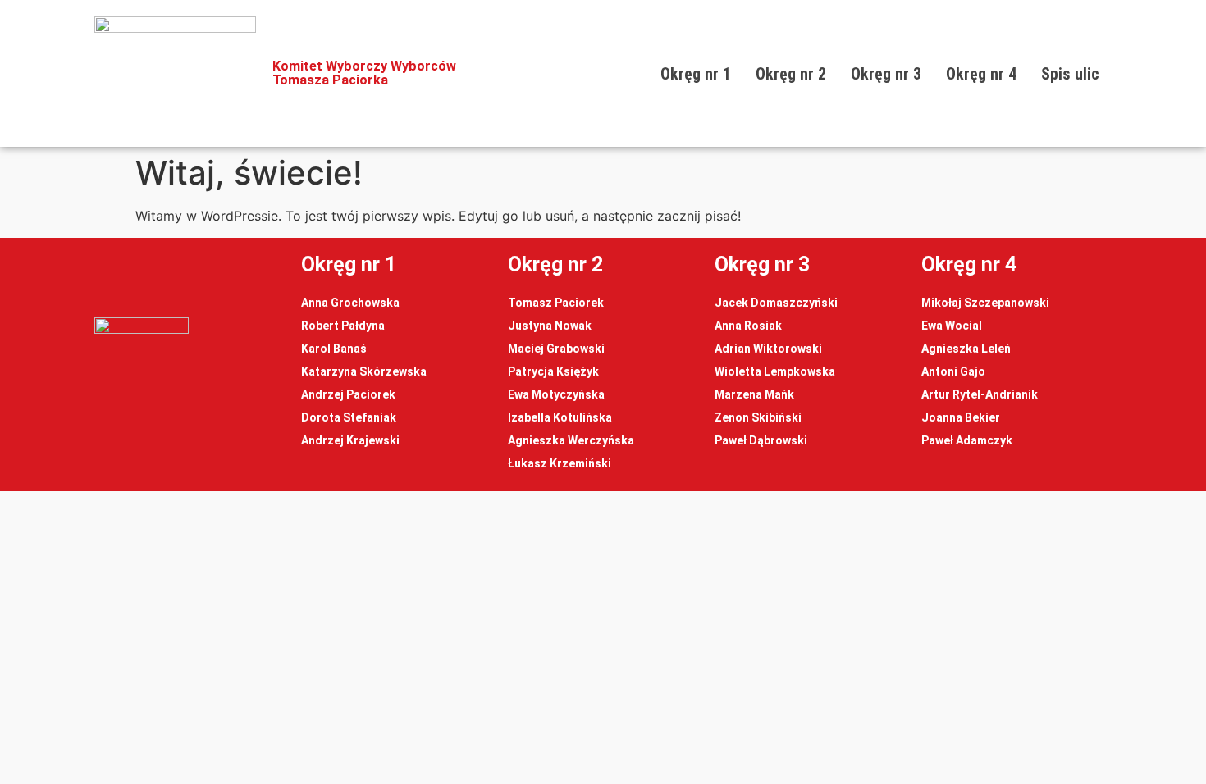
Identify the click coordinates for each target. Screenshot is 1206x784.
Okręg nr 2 (791, 74)
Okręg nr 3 (886, 74)
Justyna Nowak (550, 325)
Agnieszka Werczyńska (571, 440)
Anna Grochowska (350, 302)
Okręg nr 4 (981, 74)
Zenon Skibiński (758, 417)
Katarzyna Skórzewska (364, 371)
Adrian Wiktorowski (768, 348)
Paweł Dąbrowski (761, 440)
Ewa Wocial (951, 325)
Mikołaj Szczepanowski (985, 302)
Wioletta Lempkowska (775, 371)
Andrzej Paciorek (348, 394)
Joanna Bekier (960, 417)
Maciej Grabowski (556, 348)
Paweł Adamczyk (966, 440)
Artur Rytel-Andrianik (979, 394)
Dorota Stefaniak (348, 417)
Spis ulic (1070, 74)
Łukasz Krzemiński (559, 463)
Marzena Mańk (754, 394)
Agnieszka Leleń (966, 348)
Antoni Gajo (953, 371)
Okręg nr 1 (695, 74)
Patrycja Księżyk (553, 371)
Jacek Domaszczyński (776, 302)
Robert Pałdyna (343, 325)
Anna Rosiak (748, 325)
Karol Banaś (334, 348)
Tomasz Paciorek (556, 302)
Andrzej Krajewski (350, 440)
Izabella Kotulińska (560, 417)
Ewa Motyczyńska (556, 394)
